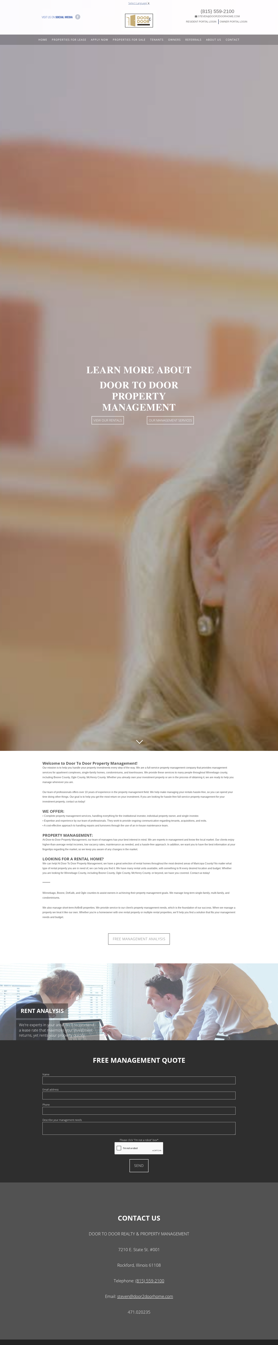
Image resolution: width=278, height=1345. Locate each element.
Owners (174, 39)
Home (42, 39)
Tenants (157, 39)
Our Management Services (170, 420)
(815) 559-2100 (217, 11)
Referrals (193, 39)
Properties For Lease (69, 39)
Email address (50, 1089)
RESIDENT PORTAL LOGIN (201, 21)
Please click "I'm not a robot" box (139, 1140)
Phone (46, 1104)
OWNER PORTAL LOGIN (233, 21)
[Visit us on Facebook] (77, 16)
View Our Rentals (107, 420)
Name (45, 1074)
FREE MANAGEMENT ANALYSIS (139, 938)
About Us (213, 39)
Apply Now (99, 39)
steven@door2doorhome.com (145, 1296)
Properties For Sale (129, 39)
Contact (233, 39)
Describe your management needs (62, 1120)
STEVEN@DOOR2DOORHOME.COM (219, 16)
